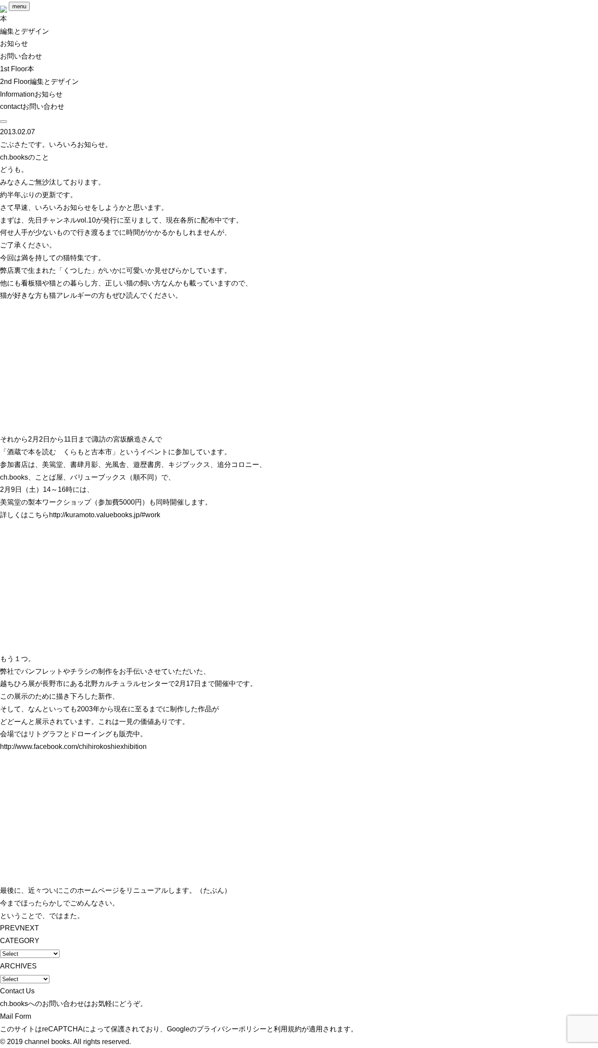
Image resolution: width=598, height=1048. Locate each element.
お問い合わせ (21, 56)
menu (19, 6)
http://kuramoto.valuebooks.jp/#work (104, 515)
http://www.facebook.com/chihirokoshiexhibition (73, 746)
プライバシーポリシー (232, 1029)
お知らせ (14, 43)
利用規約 (288, 1029)
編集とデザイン (24, 31)
